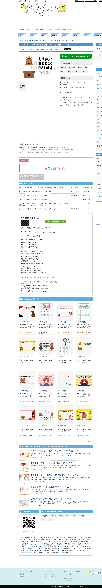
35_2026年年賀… (25, 356)
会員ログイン (50, 167)
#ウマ (85, 71)
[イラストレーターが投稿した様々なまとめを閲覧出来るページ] (56, 36)
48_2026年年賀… (63, 425)
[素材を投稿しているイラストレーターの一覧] (35, 36)
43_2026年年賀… (44, 391)
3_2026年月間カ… (44, 322)
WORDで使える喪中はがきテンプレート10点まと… (54, 499)
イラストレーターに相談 (47, 574)
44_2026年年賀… (25, 391)
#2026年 (72, 67)
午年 (74, 544)
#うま (78, 71)
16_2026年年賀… (63, 391)
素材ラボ (21, 40)
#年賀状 (63, 67)
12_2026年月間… (63, 356)
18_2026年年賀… (25, 425)
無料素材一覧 (37, 40)
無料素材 (29, 40)
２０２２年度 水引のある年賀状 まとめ (50, 487)
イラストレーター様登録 (91, 1)
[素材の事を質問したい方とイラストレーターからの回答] (67, 36)
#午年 (80, 67)
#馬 (86, 67)
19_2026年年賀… (63, 322)
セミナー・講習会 (46, 572)
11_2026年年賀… (25, 322)
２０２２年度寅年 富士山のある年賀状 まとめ (53, 463)
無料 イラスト (76, 539)
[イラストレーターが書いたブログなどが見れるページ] (89, 36)
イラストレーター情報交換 (48, 576)
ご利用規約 (67, 576)
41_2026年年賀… (82, 356)
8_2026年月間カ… (82, 322)
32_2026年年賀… (82, 425)
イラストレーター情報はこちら (55, 221)
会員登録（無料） (79, 1)
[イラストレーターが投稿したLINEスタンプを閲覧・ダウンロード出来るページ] (46, 36)
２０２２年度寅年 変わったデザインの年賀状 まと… (56, 451)
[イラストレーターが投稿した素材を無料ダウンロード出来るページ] (24, 36)
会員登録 (35, 147)
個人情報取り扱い (68, 578)
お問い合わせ (67, 580)
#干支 (63, 71)
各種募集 (21, 576)
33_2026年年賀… (44, 425)
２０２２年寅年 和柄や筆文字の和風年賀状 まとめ (55, 475)
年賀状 (59, 544)
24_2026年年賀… (82, 391)
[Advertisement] (85, 15)
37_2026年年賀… (44, 356)
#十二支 (70, 71)
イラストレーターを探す (25, 572)
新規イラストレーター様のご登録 (73, 572)
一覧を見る (90, 213)
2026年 (67, 544)
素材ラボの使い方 (68, 574)
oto (38, 218)
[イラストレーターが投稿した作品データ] (78, 36)
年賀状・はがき (36, 550)
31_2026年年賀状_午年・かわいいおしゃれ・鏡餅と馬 (37, 537)
